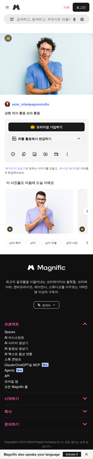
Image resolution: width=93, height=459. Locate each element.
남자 (33, 242)
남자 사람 (72, 242)
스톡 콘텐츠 (13, 359)
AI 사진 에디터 (68, 168)
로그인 (81, 7)
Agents (13, 370)
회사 (8, 411)
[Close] (86, 454)
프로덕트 (12, 324)
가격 (66, 7)
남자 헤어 (15, 242)
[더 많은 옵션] (67, 154)
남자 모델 (51, 242)
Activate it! (72, 454)
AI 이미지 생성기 (15, 168)
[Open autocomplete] (10, 19)
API (7, 376)
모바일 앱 (11, 381)
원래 (26, 38)
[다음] (87, 211)
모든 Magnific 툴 (16, 386)
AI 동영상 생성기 (16, 348)
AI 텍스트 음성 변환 (18, 354)
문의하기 (12, 424)
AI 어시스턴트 (14, 337)
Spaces (10, 331)
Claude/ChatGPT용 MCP (26, 365)
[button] (46, 305)
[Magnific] (46, 268)
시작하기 (12, 398)
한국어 (46, 305)
